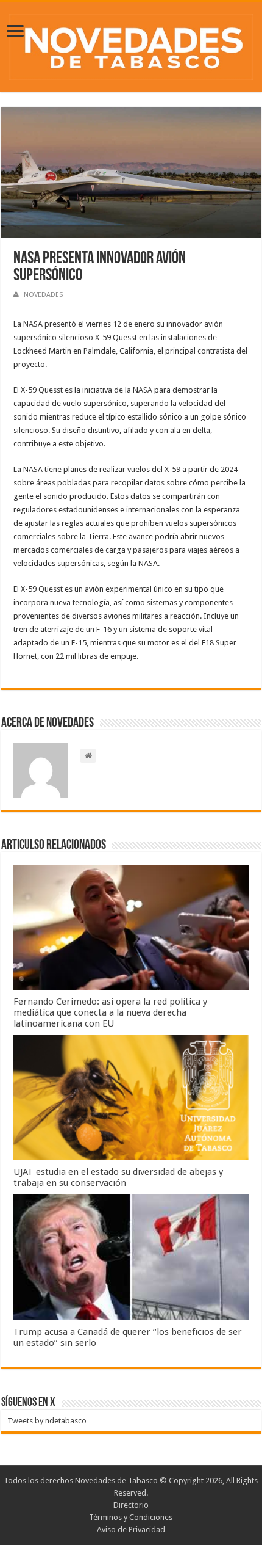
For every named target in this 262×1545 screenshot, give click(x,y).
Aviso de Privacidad (131, 1529)
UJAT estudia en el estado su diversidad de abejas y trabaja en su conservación (118, 1177)
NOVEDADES (43, 295)
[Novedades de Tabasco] (131, 44)
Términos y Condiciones (130, 1517)
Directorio (131, 1505)
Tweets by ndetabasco (47, 1420)
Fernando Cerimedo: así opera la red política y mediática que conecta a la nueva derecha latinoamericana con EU (110, 1012)
